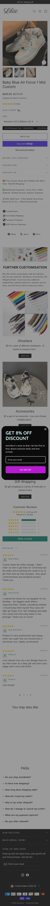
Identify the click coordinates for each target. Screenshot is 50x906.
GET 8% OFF (25, 469)
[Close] (45, 429)
